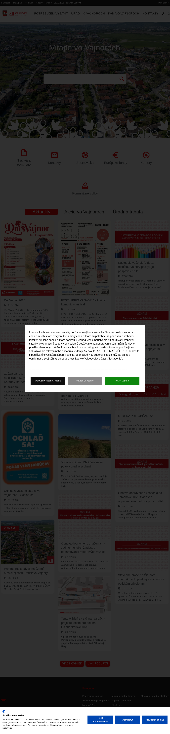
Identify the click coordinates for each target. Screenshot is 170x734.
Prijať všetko (122, 381)
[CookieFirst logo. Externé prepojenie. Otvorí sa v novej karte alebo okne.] (3, 711)
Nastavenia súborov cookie (48, 381)
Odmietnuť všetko (85, 381)
